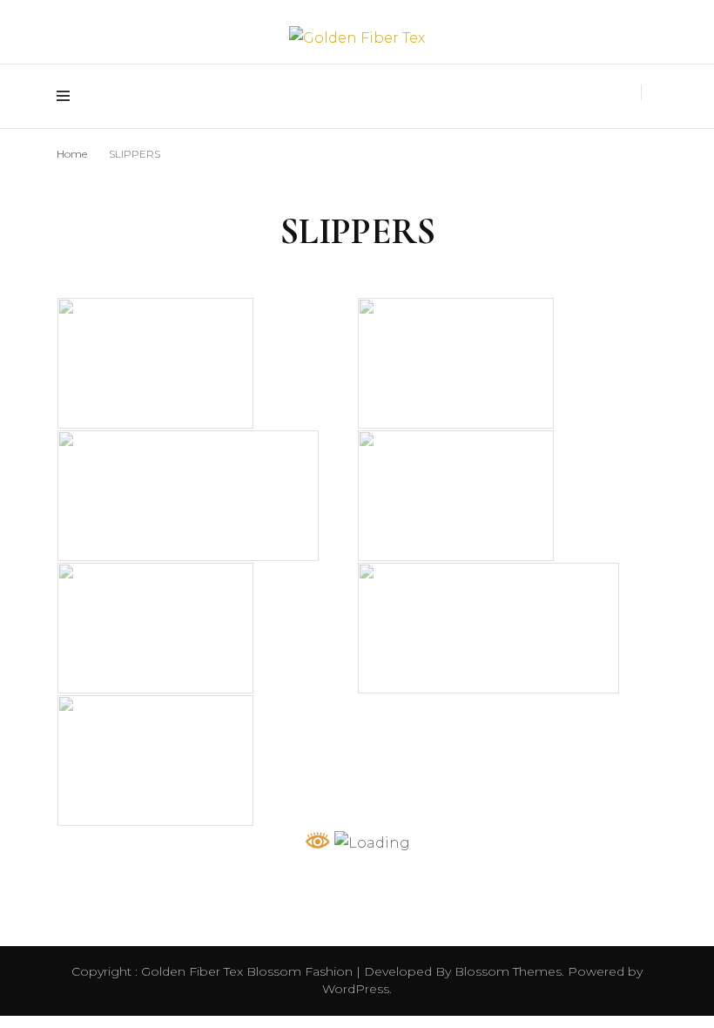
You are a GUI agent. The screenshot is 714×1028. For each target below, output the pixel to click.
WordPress (355, 989)
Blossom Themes (506, 971)
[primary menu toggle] (67, 96)
